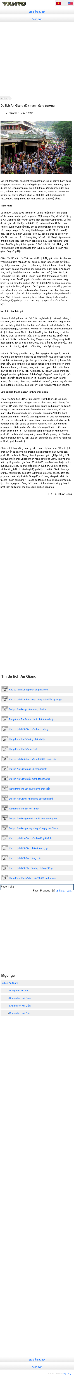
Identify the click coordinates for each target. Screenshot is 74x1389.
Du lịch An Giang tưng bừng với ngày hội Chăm (33, 828)
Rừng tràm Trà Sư (18, 990)
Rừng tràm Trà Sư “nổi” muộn (24, 808)
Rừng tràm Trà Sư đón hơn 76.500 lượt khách (32, 878)
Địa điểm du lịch (37, 11)
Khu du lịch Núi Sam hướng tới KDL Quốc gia (32, 759)
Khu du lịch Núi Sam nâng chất (25, 858)
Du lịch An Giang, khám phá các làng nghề (31, 798)
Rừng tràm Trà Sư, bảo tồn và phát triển (29, 788)
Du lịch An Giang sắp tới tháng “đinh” (28, 769)
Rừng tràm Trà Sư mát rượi (23, 749)
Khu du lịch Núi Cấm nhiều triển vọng (28, 848)
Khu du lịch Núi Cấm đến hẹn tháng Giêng (30, 868)
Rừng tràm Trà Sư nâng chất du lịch (27, 739)
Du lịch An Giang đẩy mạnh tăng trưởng (29, 778)
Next (62, 890)
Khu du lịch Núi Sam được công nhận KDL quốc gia (35, 699)
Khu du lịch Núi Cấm (20, 1005)
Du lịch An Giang (9, 983)
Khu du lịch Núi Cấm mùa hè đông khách (30, 838)
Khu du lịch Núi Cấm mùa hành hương (28, 729)
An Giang (5, 98)
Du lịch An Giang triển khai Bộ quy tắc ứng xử (33, 818)
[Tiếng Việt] (58, 4)
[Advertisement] (37, 59)
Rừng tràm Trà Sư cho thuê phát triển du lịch (32, 719)
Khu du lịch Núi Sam (20, 998)
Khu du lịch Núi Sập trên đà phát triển (28, 689)
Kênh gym (37, 19)
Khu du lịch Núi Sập (19, 1013)
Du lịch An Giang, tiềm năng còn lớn (27, 709)
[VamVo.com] (19, 5)
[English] (70, 4)
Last (69, 890)
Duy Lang (67, 1373)
